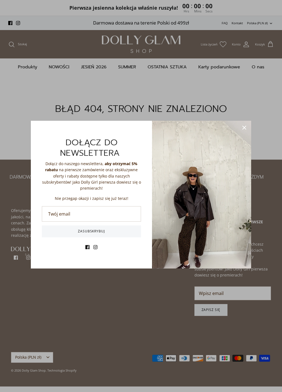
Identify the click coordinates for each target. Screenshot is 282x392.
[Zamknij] (244, 128)
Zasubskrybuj (91, 231)
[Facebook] (87, 247)
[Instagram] (95, 247)
